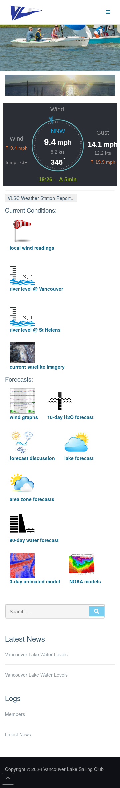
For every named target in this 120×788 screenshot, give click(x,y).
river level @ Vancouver (36, 288)
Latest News (18, 734)
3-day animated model (35, 581)
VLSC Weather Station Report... (41, 198)
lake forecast (79, 458)
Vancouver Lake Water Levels (36, 654)
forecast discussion (32, 458)
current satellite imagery (37, 366)
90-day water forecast (34, 540)
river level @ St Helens (35, 329)
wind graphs (24, 417)
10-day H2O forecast (70, 417)
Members (15, 714)
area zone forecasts (32, 499)
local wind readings (32, 247)
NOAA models (85, 581)
